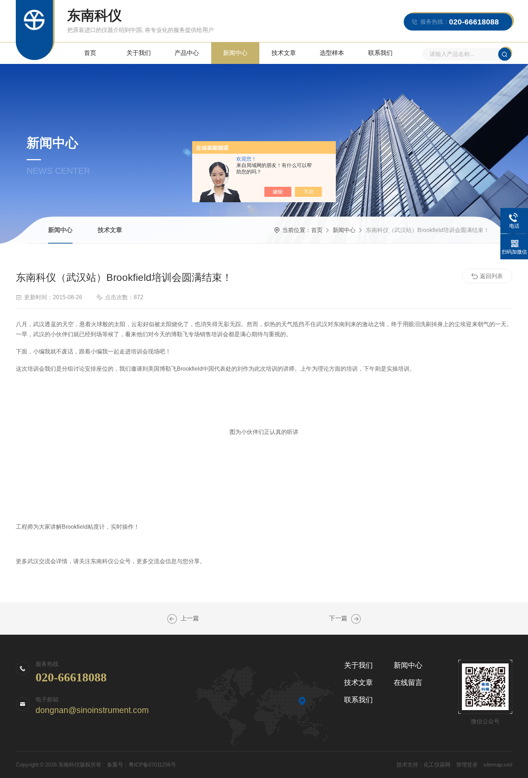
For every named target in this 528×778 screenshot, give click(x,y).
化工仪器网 (436, 764)
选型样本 (332, 53)
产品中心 (187, 53)
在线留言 (408, 682)
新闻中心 (235, 53)
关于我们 (138, 53)
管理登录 (467, 764)
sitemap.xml (497, 764)
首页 (90, 53)
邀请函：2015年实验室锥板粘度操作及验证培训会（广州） (172, 619)
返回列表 (491, 276)
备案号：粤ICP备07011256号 (141, 764)
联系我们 (380, 53)
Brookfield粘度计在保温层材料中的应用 (356, 619)
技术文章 (284, 53)
